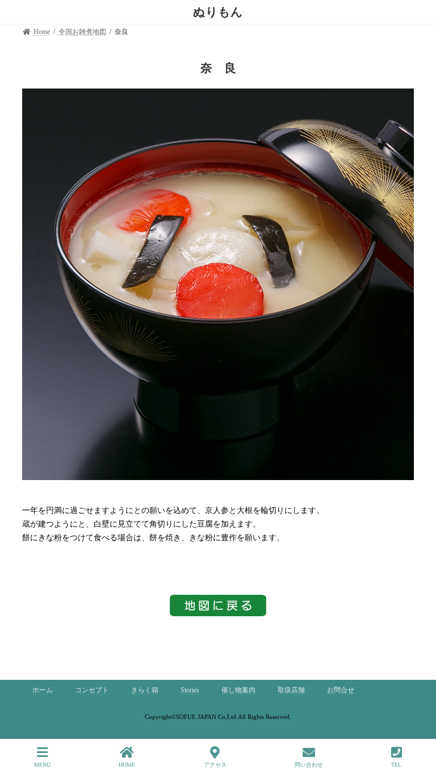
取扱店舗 (291, 690)
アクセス (215, 765)
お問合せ (340, 690)
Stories (190, 690)
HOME (127, 765)
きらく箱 (144, 690)
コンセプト (92, 690)
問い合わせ (309, 765)
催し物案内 (238, 690)
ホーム (42, 690)
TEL (396, 765)
